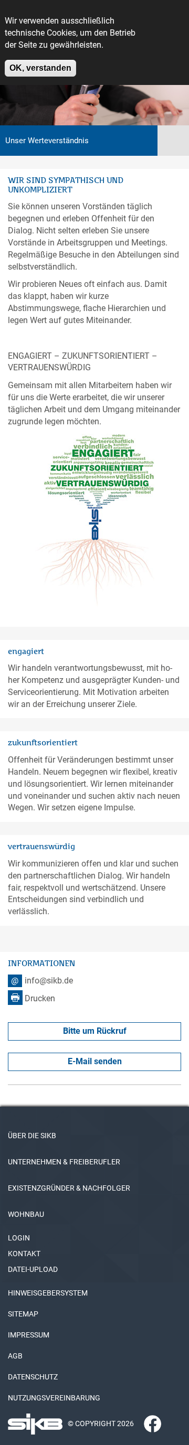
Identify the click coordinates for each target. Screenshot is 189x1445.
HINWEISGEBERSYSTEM (48, 1293)
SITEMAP (23, 1314)
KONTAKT (24, 1253)
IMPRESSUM (28, 1335)
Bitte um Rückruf (95, 1031)
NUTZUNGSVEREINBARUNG (54, 1398)
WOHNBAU (26, 1214)
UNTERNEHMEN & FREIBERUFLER (64, 1162)
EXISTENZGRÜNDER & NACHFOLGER (69, 1188)
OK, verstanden (40, 67)
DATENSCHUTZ (33, 1377)
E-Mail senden (95, 1061)
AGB (15, 1356)
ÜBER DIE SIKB (32, 1135)
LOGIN (19, 1238)
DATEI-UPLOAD (33, 1269)
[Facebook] (148, 1423)
